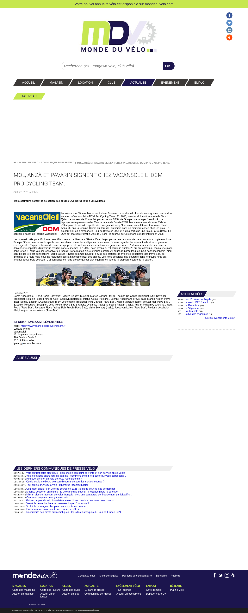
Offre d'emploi (154, 589)
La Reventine (192, 305)
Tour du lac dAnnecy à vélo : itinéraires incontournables (57, 484)
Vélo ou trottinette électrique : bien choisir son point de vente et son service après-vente (75, 472)
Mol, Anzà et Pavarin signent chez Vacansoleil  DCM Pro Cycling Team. (123, 163)
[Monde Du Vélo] (15, 162)
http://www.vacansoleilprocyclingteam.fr (43, 325)
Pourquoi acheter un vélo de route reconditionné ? (54, 478)
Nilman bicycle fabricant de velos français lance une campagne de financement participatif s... (79, 494)
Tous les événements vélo (218, 317)
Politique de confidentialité (137, 575)
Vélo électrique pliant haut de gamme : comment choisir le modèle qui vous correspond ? (76, 475)
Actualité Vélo (28, 162)
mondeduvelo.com (159, 4)
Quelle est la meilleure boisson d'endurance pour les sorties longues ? (65, 481)
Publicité (175, 575)
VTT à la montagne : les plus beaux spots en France (55, 506)
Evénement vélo (128, 585)
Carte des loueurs (50, 589)
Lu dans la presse (94, 589)
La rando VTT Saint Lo (197, 302)
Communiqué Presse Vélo (57, 162)
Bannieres (161, 575)
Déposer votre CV (156, 593)
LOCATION (46, 585)
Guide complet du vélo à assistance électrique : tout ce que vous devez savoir (70, 500)
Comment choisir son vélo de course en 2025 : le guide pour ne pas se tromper (70, 488)
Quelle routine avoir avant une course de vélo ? (52, 509)
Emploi (151, 585)
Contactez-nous (87, 575)
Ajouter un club (70, 593)
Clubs (66, 585)
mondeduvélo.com (30, 610)
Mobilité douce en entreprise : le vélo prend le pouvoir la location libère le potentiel (72, 491)
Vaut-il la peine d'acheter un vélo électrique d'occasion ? (57, 503)
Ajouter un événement (128, 593)
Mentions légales (108, 575)
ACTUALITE (91, 585)
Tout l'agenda (123, 589)
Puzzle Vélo (177, 589)
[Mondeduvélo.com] (35, 577)
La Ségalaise (192, 308)
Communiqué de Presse (97, 593)
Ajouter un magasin (23, 593)
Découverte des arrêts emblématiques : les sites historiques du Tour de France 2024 (73, 512)
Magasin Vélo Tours (37, 604)
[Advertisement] (124, 130)
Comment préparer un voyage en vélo (47, 497)
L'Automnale (191, 311)
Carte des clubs (71, 589)
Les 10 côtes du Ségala (198, 299)
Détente (176, 585)
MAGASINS (19, 585)
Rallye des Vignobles (196, 314)
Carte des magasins (23, 589)
